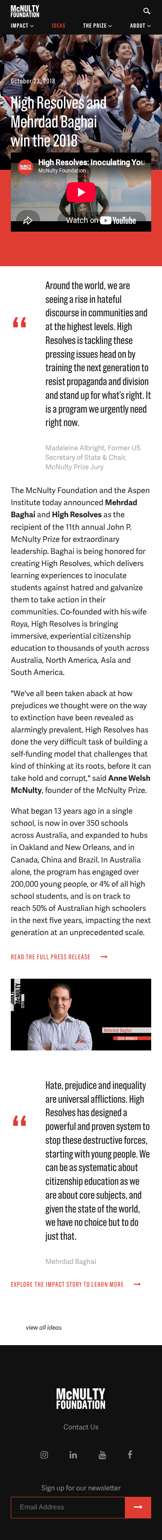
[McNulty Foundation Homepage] (25, 11)
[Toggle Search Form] (147, 11)
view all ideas (44, 1328)
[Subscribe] (138, 1507)
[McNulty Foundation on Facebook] (129, 1455)
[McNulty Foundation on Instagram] (44, 1455)
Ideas (59, 26)
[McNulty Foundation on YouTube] (102, 1455)
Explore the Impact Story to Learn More (68, 1285)
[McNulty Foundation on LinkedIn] (73, 1455)
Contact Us (81, 1427)
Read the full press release (51, 957)
